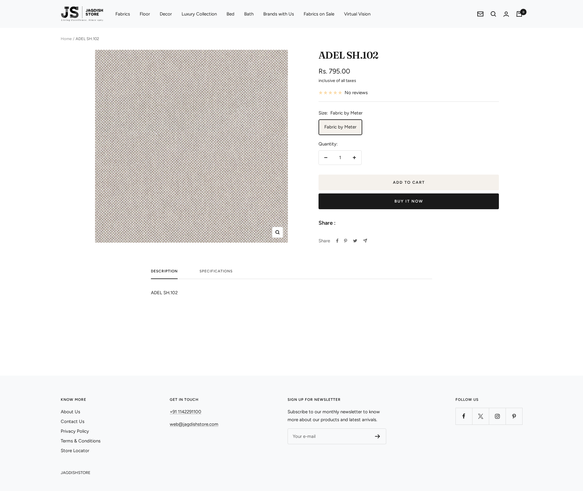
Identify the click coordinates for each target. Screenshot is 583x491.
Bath (249, 14)
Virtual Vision (357, 14)
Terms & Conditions (81, 441)
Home (66, 38)
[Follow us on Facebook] (463, 416)
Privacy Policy (75, 431)
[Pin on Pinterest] (345, 241)
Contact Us (72, 421)
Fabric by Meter (340, 127)
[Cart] (519, 14)
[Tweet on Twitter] (355, 241)
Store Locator (75, 450)
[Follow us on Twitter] (480, 416)
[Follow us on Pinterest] (514, 416)
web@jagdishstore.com (194, 424)
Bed (230, 14)
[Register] (377, 436)
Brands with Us (278, 14)
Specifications (216, 271)
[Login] (506, 14)
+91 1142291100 (185, 411)
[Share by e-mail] (365, 241)
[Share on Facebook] (337, 241)
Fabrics (122, 14)
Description (164, 271)
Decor (166, 14)
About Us (70, 411)
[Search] (493, 14)
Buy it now (408, 201)
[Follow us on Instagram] (497, 416)
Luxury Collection (199, 14)
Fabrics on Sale (319, 14)
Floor (145, 14)
